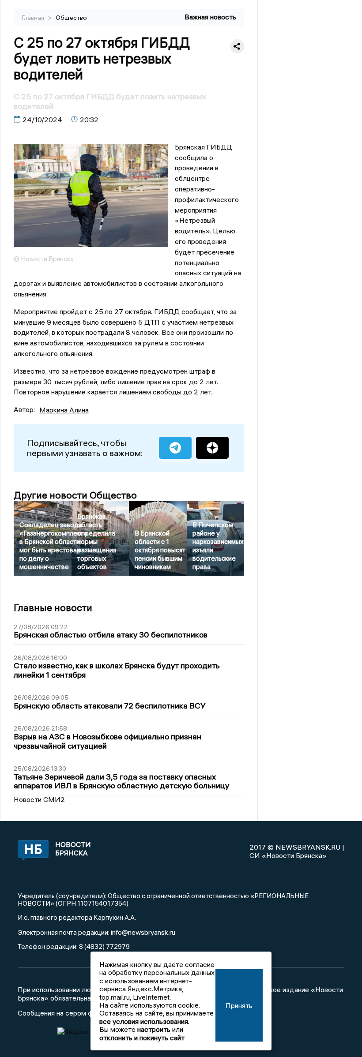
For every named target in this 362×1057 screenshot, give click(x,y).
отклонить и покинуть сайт (142, 1037)
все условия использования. (144, 1021)
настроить (153, 1029)
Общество (71, 18)
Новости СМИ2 (39, 799)
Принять (239, 1005)
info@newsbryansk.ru (143, 932)
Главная (33, 18)
